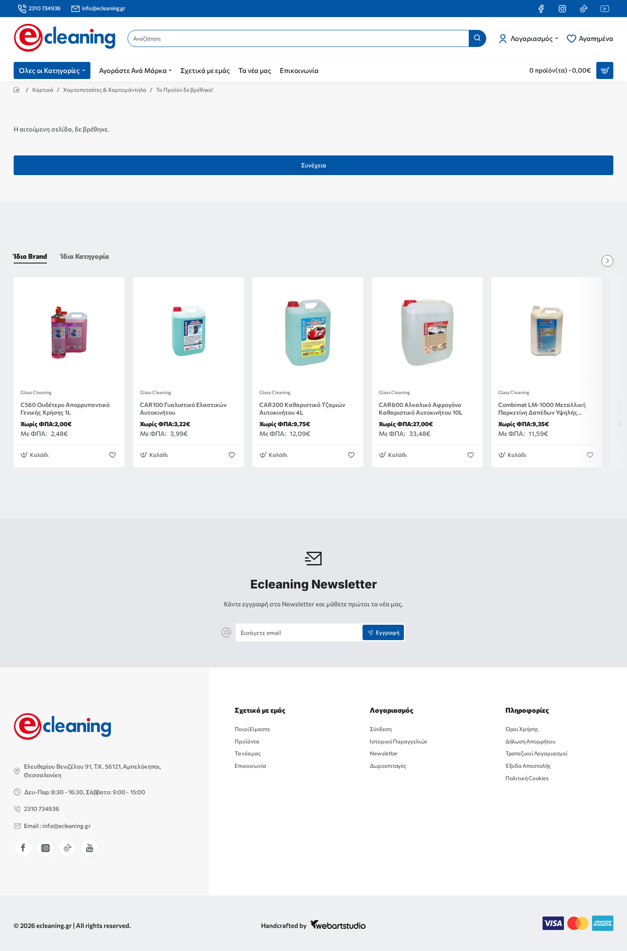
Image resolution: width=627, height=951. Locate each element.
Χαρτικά (42, 89)
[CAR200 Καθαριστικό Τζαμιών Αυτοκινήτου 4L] (308, 333)
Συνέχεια (313, 165)
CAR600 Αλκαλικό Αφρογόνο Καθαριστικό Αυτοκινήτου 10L (420, 408)
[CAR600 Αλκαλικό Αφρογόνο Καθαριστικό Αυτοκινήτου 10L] (427, 333)
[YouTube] (89, 847)
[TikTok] (67, 847)
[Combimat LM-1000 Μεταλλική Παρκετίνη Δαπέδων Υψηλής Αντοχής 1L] (547, 333)
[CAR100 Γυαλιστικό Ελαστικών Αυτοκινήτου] (188, 333)
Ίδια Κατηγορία (85, 256)
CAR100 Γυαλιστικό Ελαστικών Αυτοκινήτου (183, 408)
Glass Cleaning (36, 392)
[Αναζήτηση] (477, 38)
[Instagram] (45, 847)
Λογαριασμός (391, 710)
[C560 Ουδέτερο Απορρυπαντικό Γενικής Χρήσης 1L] (69, 333)
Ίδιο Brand (30, 256)
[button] (35, 455)
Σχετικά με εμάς (260, 710)
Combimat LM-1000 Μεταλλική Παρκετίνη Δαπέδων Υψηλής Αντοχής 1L (542, 409)
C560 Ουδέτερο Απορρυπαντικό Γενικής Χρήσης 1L (65, 408)
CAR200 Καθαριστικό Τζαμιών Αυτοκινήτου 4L (302, 408)
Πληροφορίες (527, 710)
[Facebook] (23, 847)
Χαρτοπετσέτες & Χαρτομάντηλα (104, 89)
